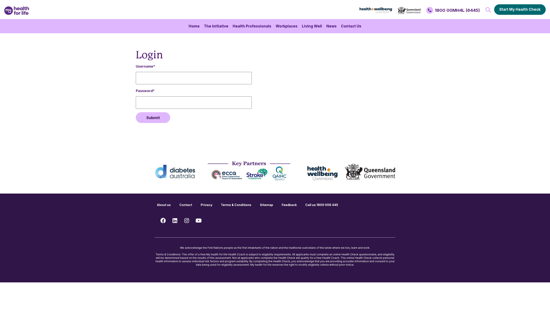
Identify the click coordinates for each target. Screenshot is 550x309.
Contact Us (351, 26)
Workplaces (287, 26)
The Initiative (216, 26)
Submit (153, 117)
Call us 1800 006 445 (321, 205)
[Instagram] (186, 220)
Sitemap (266, 205)
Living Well (312, 26)
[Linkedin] (175, 220)
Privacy (206, 205)
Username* (145, 66)
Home (194, 26)
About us (164, 205)
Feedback (289, 205)
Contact (185, 205)
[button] (488, 10)
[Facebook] (163, 220)
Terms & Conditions (236, 205)
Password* (145, 90)
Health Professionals (252, 26)
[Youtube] (198, 220)
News (331, 26)
